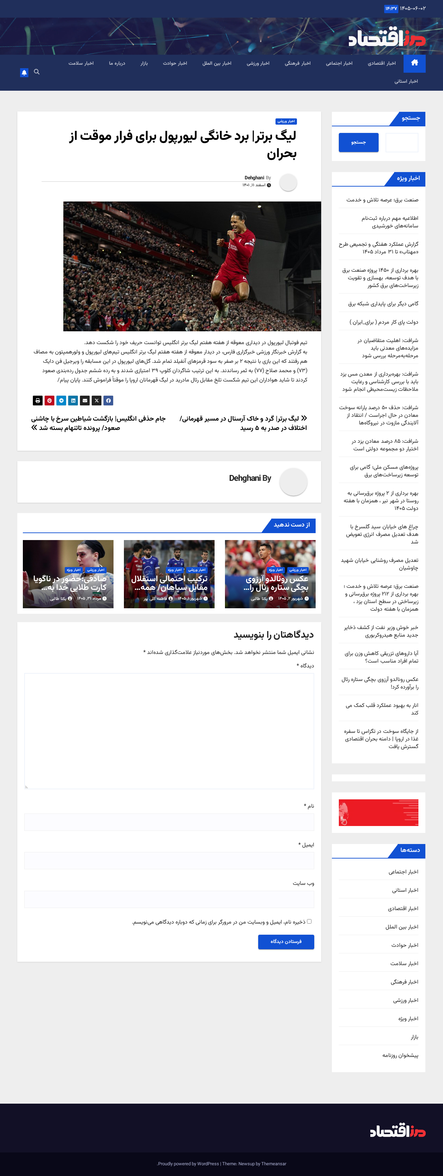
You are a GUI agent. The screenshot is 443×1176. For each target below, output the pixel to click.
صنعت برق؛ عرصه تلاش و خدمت (382, 200)
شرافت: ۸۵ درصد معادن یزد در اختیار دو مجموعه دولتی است (385, 445)
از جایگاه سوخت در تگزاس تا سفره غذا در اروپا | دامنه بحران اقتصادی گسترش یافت (381, 739)
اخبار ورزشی (258, 64)
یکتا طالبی (259, 599)
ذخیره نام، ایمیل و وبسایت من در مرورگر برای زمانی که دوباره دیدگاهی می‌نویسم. (219, 922)
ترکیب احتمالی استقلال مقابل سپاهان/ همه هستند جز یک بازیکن (169, 588)
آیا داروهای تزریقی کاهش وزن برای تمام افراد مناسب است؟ (381, 657)
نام (309, 806)
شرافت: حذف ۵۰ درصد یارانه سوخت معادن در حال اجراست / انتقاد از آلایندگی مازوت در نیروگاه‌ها (378, 416)
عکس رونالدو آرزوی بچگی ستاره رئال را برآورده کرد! (380, 683)
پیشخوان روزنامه (400, 1056)
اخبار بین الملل (217, 64)
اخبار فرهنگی (298, 64)
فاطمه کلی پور (155, 599)
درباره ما (117, 64)
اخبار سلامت (81, 64)
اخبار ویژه (408, 1019)
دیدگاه (305, 666)
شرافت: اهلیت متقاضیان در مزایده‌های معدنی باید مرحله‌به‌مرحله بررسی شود (388, 348)
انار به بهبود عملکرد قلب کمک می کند (382, 709)
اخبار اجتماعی (339, 64)
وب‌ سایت (303, 884)
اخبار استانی (406, 82)
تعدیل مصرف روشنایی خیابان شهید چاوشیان (379, 564)
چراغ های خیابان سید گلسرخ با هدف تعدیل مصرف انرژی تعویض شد (382, 535)
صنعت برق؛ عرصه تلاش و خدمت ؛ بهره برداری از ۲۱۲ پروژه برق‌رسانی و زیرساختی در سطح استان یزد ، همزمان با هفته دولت (381, 598)
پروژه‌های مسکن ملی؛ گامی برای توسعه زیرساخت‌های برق (384, 471)
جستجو (411, 118)
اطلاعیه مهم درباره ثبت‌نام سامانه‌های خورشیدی (390, 222)
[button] (36, 72)
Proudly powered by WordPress (189, 1164)
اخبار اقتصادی (382, 64)
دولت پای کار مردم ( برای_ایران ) (384, 322)
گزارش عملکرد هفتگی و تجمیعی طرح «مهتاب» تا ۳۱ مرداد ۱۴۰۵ (378, 248)
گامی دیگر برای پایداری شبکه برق (383, 304)
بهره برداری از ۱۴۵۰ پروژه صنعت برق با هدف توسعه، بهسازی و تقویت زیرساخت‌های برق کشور (380, 278)
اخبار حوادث (175, 64)
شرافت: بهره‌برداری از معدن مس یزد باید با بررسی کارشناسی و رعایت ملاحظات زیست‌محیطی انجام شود (379, 382)
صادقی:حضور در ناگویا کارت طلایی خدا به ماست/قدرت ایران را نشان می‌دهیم (70, 592)
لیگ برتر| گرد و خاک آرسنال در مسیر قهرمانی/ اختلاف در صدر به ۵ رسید (243, 423)
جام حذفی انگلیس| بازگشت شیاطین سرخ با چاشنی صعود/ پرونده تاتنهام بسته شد (98, 423)
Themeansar (273, 1164)
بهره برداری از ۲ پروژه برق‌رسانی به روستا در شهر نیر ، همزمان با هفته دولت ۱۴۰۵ (381, 501)
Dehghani (254, 178)
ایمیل (306, 845)
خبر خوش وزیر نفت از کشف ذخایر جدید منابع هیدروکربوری (381, 631)
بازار (144, 64)
